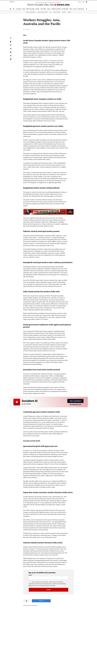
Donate (69, 12)
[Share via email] (10, 52)
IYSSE (51, 12)
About (83, 2)
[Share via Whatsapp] (10, 45)
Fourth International (30, 12)
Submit (49, 589)
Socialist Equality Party (42, 12)
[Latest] (13, 9)
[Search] (86, 9)
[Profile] (86, 2)
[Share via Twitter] (10, 41)
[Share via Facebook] (10, 38)
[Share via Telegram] (10, 48)
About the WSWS (57, 12)
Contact (79, 2)
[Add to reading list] (10, 59)
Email (30, 575)
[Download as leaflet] (10, 55)
